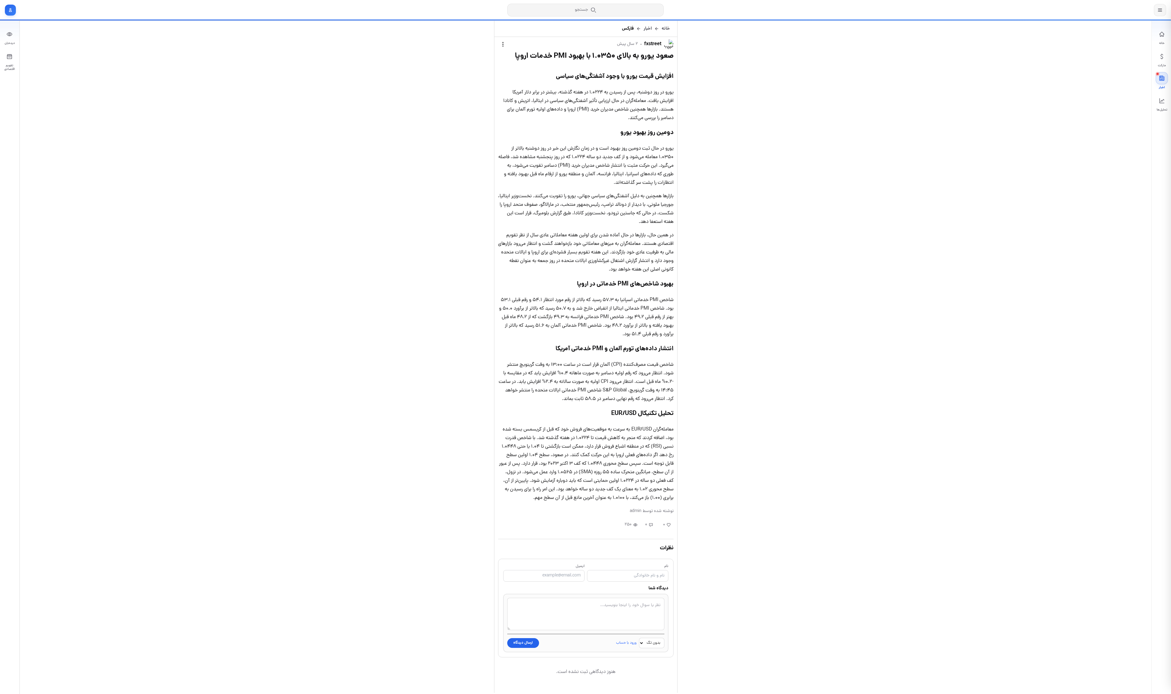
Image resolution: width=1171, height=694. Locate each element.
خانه (666, 29)
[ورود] (10, 10)
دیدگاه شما (658, 588)
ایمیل (580, 566)
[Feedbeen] (1131, 9)
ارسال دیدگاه (523, 643)
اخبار (648, 29)
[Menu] (1160, 10)
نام (666, 566)
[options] (503, 44)
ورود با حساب (626, 643)
